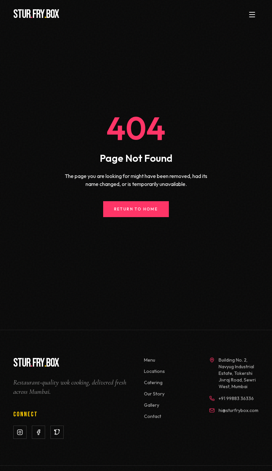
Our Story (154, 394)
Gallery (151, 405)
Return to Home (136, 208)
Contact (152, 416)
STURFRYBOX (36, 14)
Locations (154, 371)
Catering (153, 382)
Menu (149, 360)
